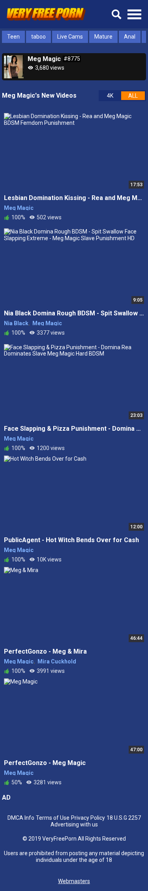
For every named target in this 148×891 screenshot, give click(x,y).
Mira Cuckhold (56, 661)
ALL (133, 96)
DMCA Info (20, 818)
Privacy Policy (88, 818)
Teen (13, 36)
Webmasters (74, 881)
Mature (103, 36)
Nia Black (16, 323)
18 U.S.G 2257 (124, 818)
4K (110, 96)
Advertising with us (74, 824)
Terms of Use (52, 818)
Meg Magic (19, 208)
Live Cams (70, 36)
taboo (38, 36)
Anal (129, 36)
